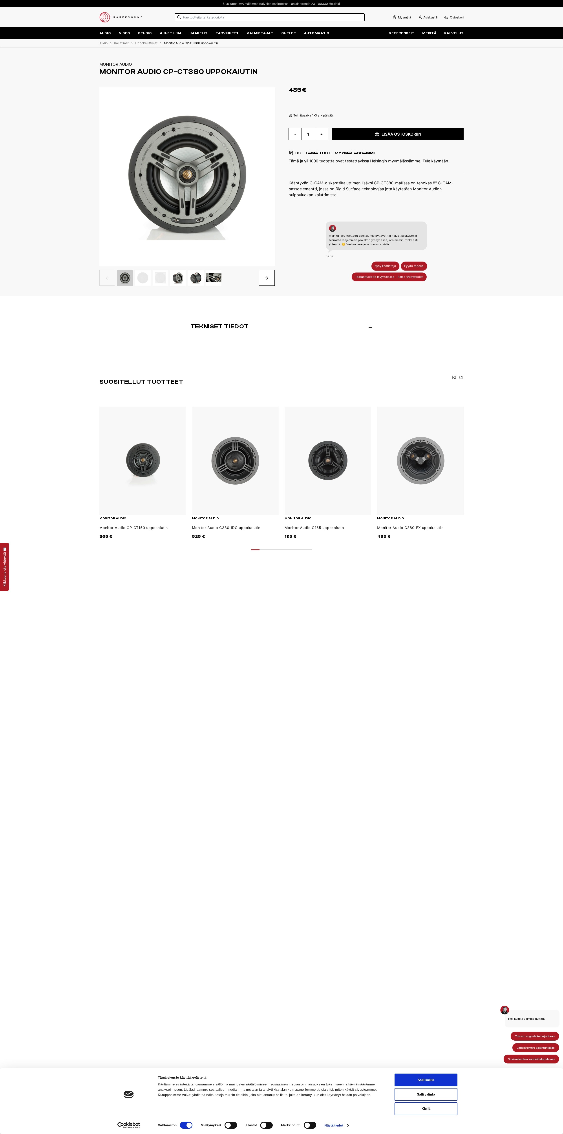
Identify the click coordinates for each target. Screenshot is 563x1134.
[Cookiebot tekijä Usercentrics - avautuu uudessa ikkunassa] (129, 1125)
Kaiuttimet (121, 43)
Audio (103, 43)
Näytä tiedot (333, 1125)
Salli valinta (426, 1094)
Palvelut (454, 33)
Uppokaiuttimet (146, 43)
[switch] (231, 1125)
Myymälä (404, 17)
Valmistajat (260, 33)
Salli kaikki (426, 1080)
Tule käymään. (435, 161)
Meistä (429, 33)
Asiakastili (430, 17)
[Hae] (179, 17)
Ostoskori (457, 17)
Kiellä (426, 1108)
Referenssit (401, 33)
